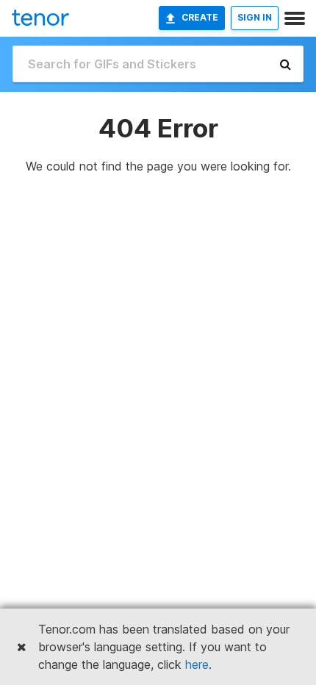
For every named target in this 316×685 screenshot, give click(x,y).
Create (200, 17)
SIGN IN (254, 17)
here (197, 664)
